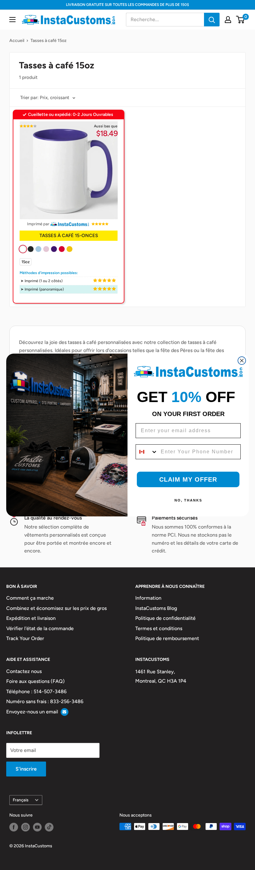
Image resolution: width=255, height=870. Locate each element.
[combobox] (147, 452)
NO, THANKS (188, 500)
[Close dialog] (242, 360)
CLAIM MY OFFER (188, 479)
